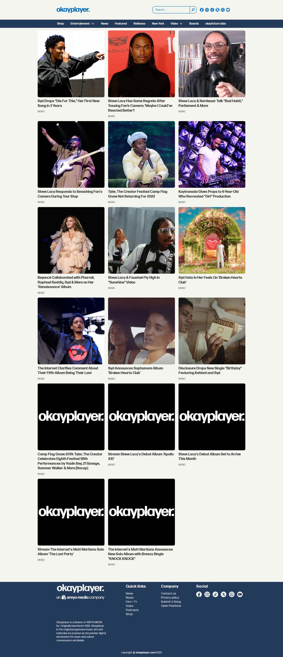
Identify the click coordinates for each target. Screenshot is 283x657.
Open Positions (171, 606)
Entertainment (80, 23)
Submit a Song (171, 601)
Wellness (139, 23)
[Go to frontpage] (73, 10)
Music (130, 597)
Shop (60, 23)
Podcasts (132, 610)
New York (158, 23)
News (104, 23)
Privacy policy (170, 597)
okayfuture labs (215, 23)
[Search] (193, 10)
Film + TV (131, 601)
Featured (121, 23)
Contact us (168, 593)
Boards (194, 23)
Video (174, 23)
